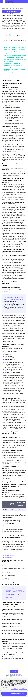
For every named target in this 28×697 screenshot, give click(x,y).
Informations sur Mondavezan (11, 72)
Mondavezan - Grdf (9, 557)
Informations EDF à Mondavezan (12, 51)
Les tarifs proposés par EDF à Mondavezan (15, 47)
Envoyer (14, 671)
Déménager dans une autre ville (12, 63)
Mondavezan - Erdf (9, 555)
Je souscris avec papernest (12, 11)
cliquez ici (10, 676)
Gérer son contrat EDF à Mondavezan (13, 57)
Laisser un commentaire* (8, 663)
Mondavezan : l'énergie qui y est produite (14, 49)
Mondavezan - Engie (10, 554)
